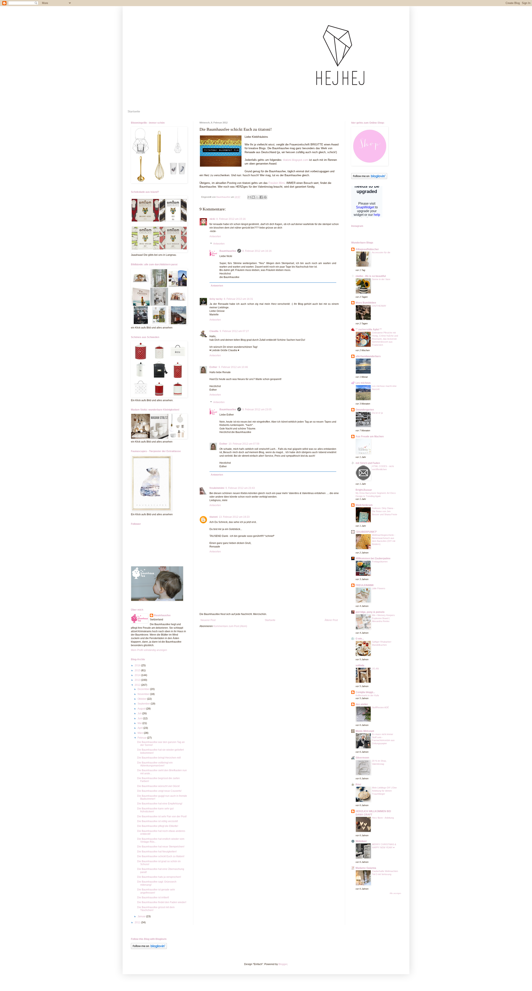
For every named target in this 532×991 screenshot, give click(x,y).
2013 (138, 680)
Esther (213, 367)
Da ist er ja (377, 413)
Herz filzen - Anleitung (383, 817)
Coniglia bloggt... (365, 692)
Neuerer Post (208, 620)
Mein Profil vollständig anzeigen (149, 650)
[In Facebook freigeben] (261, 197)
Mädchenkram (364, 505)
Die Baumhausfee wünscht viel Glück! (158, 786)
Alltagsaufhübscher (367, 249)
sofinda (360, 665)
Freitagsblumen (380, 561)
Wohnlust (361, 841)
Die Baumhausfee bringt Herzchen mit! (159, 757)
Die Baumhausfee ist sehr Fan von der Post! (162, 816)
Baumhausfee (227, 251)
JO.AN (375, 668)
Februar (142, 737)
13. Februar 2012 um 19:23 (234, 516)
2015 (138, 670)
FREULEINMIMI (364, 585)
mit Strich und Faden (368, 463)
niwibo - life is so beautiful (371, 276)
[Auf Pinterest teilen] (265, 197)
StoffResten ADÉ (380, 707)
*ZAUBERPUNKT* (366, 531)
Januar (142, 916)
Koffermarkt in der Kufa (367, 695)
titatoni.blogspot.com (295, 159)
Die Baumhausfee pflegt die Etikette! (157, 826)
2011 (138, 922)
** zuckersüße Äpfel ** (369, 329)
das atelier (362, 704)
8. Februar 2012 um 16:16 (257, 251)
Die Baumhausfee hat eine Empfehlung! (159, 803)
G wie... (360, 638)
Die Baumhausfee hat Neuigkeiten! (157, 851)
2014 (138, 675)
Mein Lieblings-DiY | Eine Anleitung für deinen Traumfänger (384, 790)
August (142, 708)
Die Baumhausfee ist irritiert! (153, 897)
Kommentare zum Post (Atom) (230, 626)
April (140, 728)
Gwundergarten (365, 409)
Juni (140, 718)
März (141, 733)
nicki (212, 219)
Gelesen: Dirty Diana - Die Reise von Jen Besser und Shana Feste (384, 511)
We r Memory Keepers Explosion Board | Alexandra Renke (383, 618)
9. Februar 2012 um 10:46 (233, 367)
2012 (138, 685)
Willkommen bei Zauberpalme (373, 558)
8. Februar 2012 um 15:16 (231, 219)
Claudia (213, 331)
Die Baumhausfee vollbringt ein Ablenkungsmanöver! (155, 764)
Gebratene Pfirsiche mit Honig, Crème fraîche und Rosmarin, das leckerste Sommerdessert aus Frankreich (385, 338)
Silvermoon (362, 757)
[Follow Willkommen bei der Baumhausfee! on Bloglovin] (369, 178)
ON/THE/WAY (379, 306)
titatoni (213, 516)
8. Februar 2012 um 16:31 (238, 299)
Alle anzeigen (395, 893)
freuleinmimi (216, 488)
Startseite (134, 111)
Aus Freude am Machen (370, 436)
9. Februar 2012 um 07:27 (234, 331)
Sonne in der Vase (381, 279)
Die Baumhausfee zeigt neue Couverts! (159, 790)
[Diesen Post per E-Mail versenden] (249, 197)
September (144, 703)
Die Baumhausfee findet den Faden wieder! (161, 902)
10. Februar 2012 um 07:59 (244, 443)
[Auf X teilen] (257, 197)
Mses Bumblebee (366, 302)
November (144, 694)
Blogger (282, 964)
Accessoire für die (381, 252)
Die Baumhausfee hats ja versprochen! (159, 876)
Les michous (363, 382)
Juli (140, 713)
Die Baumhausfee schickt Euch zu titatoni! (160, 856)
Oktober (142, 698)
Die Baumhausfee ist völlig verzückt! (157, 821)
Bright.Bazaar (364, 489)
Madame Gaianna (366, 868)
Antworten (215, 236)
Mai (140, 723)
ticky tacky (216, 299)
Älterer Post (331, 620)
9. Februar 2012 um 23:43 (240, 488)
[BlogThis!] (253, 197)
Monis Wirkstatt (365, 731)
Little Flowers (378, 588)
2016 (138, 665)
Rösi (358, 784)
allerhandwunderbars (368, 356)
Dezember (144, 689)
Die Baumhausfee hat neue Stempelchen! (160, 846)
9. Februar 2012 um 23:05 (257, 409)
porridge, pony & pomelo (370, 612)
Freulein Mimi (276, 182)
